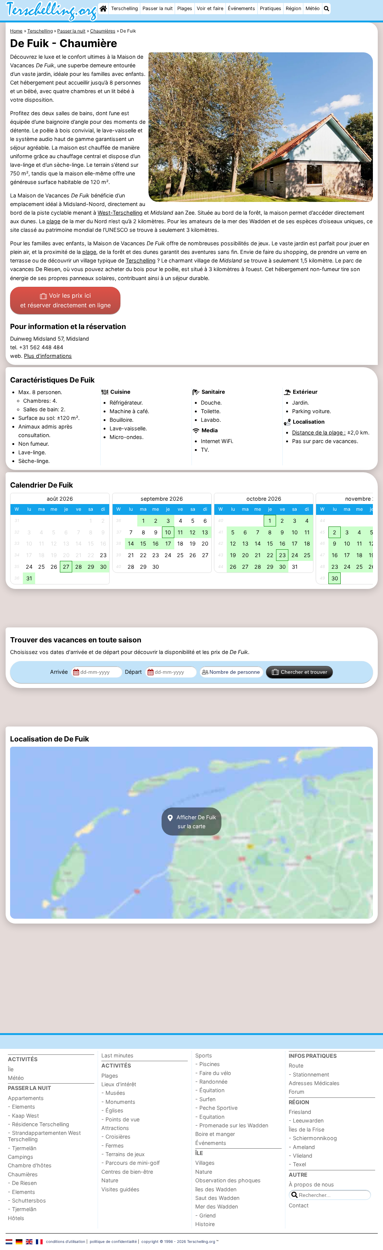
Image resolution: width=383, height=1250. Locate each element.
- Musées (113, 1093)
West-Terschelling (120, 212)
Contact (299, 1205)
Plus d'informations (48, 356)
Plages (184, 8)
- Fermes (112, 1145)
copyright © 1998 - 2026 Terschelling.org (178, 1241)
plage (53, 221)
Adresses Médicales (314, 1083)
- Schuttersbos (27, 1200)
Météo (313, 8)
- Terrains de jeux (123, 1154)
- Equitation (209, 1117)
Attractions (115, 1128)
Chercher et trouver (304, 672)
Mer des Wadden (216, 1206)
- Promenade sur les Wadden (231, 1125)
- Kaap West (23, 1115)
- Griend (205, 1215)
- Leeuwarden (306, 1120)
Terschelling (124, 8)
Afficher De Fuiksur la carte (195, 821)
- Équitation (209, 1090)
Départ (134, 672)
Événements (241, 8)
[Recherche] (326, 8)
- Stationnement (309, 1074)
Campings (20, 1157)
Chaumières (23, 1174)
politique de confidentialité (113, 1241)
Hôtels (16, 1218)
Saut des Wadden (217, 1198)
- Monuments (118, 1102)
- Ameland (302, 1147)
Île (10, 1069)
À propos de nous (311, 1184)
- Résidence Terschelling (38, 1124)
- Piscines (207, 1064)
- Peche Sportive (216, 1108)
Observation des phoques (228, 1180)
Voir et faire (210, 8)
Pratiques (270, 8)
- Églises (112, 1110)
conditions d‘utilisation (65, 1241)
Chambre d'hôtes (30, 1165)
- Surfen (205, 1099)
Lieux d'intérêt (118, 1084)
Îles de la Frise (306, 1129)
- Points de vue (120, 1119)
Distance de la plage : (319, 432)
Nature (109, 1180)
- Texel (297, 1164)
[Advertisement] (192, 608)
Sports (203, 1055)
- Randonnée (211, 1081)
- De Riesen (22, 1183)
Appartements (26, 1098)
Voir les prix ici (65, 300)
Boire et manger (215, 1134)
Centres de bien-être (127, 1171)
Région (293, 8)
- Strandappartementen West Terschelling (44, 1136)
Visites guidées (120, 1189)
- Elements (21, 1106)
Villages (205, 1163)
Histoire (205, 1224)
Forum (296, 1091)
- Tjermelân (22, 1148)
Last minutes (117, 1055)
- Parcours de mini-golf (130, 1163)
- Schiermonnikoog (313, 1138)
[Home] (103, 8)
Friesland (300, 1112)
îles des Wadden (215, 1189)
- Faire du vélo (213, 1073)
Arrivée (59, 672)
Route (296, 1065)
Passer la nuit (158, 8)
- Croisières (116, 1136)
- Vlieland (300, 1155)
